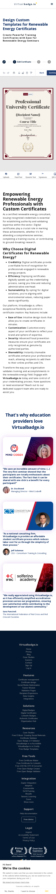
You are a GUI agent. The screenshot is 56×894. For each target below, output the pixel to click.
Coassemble (28, 788)
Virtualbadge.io (28, 644)
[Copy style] (31, 73)
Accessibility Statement (28, 835)
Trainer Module (28, 688)
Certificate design (28, 682)
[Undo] (4, 73)
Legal (28, 828)
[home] (24, 4)
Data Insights (28, 696)
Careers (28, 660)
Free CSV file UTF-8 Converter (28, 766)
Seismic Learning (28, 796)
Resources (28, 728)
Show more (29, 802)
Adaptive (28, 785)
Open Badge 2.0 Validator (29, 741)
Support (29, 809)
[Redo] (8, 73)
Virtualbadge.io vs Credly (28, 746)
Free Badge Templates (28, 749)
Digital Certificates (28, 713)
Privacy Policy (29, 840)
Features (28, 675)
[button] (52, 4)
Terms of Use (29, 837)
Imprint (29, 832)
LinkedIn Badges (28, 716)
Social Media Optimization (29, 685)
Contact (28, 663)
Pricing (29, 652)
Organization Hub (28, 721)
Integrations (29, 699)
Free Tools (28, 756)
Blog (29, 654)
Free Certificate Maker (28, 760)
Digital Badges (28, 710)
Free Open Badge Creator (28, 769)
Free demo (29, 819)
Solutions (28, 705)
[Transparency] (19, 73)
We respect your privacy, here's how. (16, 882)
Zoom (28, 799)
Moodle (28, 794)
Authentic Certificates (29, 718)
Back (42, 73)
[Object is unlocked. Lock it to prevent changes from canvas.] (23, 73)
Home (28, 649)
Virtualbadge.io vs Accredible (28, 743)
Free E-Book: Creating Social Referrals (28, 735)
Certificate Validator (28, 738)
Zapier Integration (28, 783)
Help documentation (28, 813)
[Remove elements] (27, 73)
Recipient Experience (29, 693)
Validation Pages (28, 690)
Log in (28, 668)
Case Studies (28, 657)
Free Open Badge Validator (28, 771)
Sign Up (28, 665)
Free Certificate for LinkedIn (29, 763)
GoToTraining (28, 791)
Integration (28, 778)
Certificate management (28, 679)
